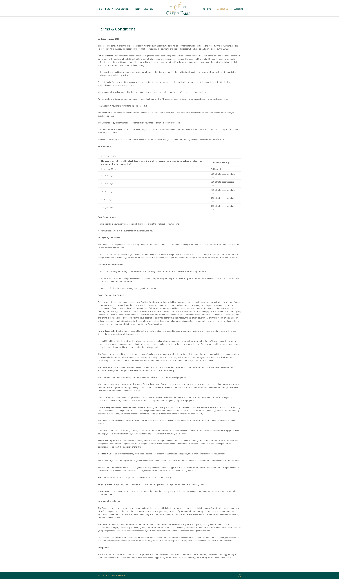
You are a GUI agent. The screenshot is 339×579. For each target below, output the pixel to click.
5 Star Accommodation (117, 9)
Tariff (137, 9)
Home (99, 9)
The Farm (206, 9)
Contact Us (222, 9)
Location (148, 9)
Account (238, 9)
